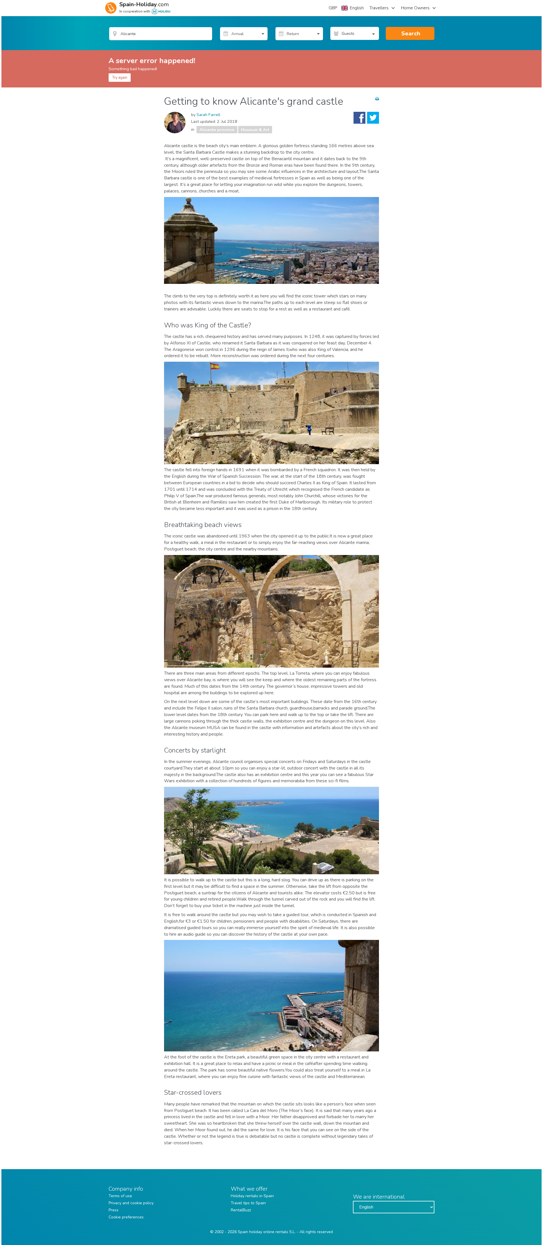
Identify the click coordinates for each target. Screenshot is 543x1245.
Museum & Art (255, 129)
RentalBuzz (241, 1210)
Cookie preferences (126, 1217)
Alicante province (216, 129)
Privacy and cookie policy (131, 1203)
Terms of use (120, 1196)
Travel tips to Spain (248, 1203)
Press (113, 1210)
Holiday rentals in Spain (252, 1196)
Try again (119, 77)
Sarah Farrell (208, 114)
